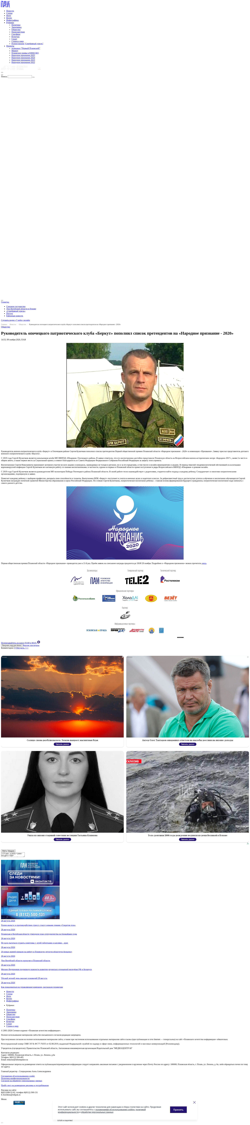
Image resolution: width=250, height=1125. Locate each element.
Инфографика (12, 20)
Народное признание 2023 (23, 60)
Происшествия (18, 32)
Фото (8, 15)
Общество (15, 29)
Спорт (14, 39)
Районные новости (14, 316)
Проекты (10, 46)
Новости (10, 11)
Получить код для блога (11, 645)
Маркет (14, 51)
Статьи (9, 13)
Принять (178, 1109)
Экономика (16, 27)
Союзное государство (15, 306)
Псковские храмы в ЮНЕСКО (25, 53)
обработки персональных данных (97, 1112)
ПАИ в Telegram (8, 851)
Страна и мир (17, 41)
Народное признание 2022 (23, 62)
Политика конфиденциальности (15, 1078)
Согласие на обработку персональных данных (21, 1081)
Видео (9, 18)
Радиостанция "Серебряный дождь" (27, 44)
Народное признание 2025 (23, 55)
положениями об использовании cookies (115, 1109)
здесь (204, 563)
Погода (9, 313)
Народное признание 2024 (23, 58)
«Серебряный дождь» (15, 311)
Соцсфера (15, 34)
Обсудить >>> (22, 648)
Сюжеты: (5, 302)
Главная (4, 324)
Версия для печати (31, 645)
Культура (15, 37)
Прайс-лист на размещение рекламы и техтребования (25, 1085)
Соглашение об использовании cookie (18, 1076)
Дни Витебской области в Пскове (21, 309)
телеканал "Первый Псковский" (25, 48)
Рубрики (10, 22)
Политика (15, 25)
